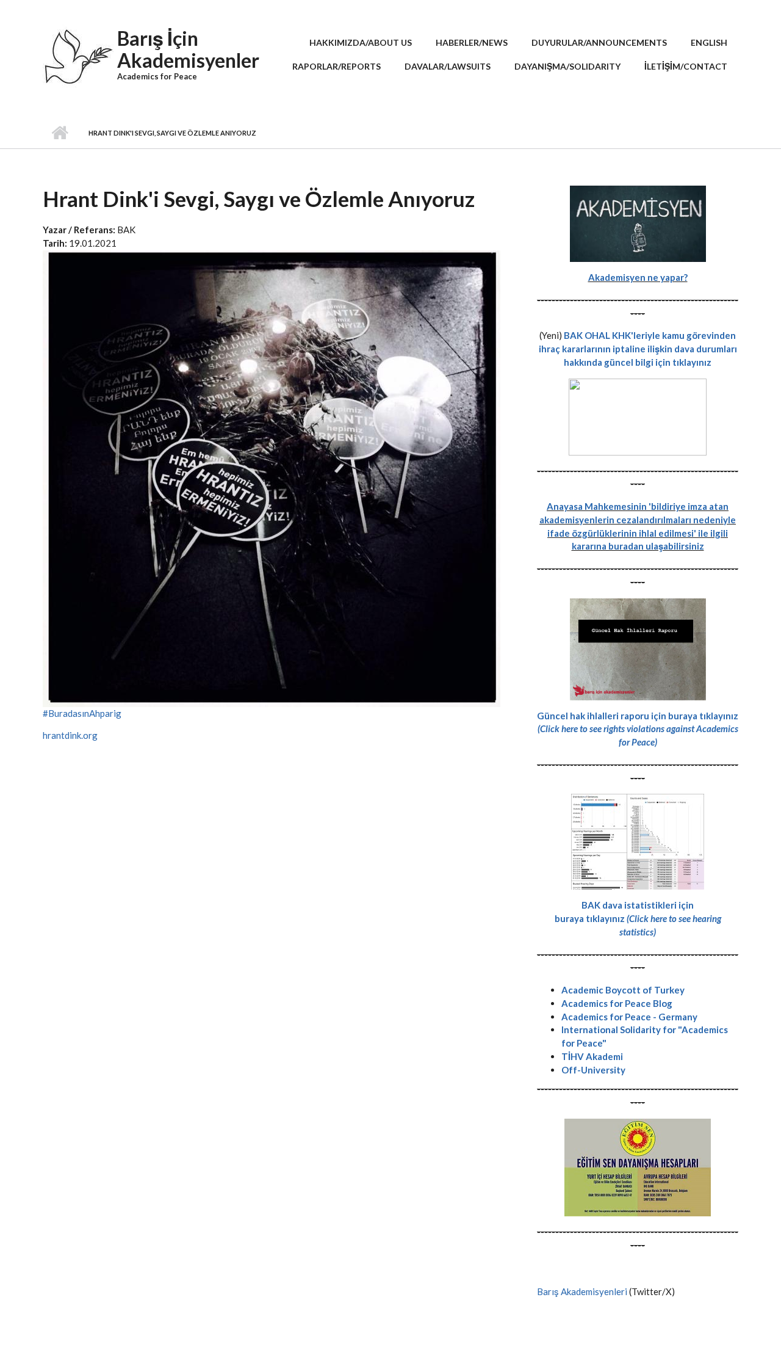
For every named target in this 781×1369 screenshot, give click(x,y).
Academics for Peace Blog (616, 1003)
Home (59, 133)
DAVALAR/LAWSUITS (448, 66)
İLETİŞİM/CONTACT (685, 66)
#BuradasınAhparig (82, 713)
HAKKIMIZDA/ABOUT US (360, 42)
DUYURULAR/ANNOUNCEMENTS (599, 42)
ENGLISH (709, 42)
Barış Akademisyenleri (582, 1291)
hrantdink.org (70, 735)
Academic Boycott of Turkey (623, 989)
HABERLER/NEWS (472, 42)
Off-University (593, 1069)
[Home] (78, 61)
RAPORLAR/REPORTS (336, 66)
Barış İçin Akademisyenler (188, 49)
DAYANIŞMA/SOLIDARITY (567, 66)
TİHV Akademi (592, 1056)
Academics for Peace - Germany (629, 1016)
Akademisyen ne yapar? (638, 277)
